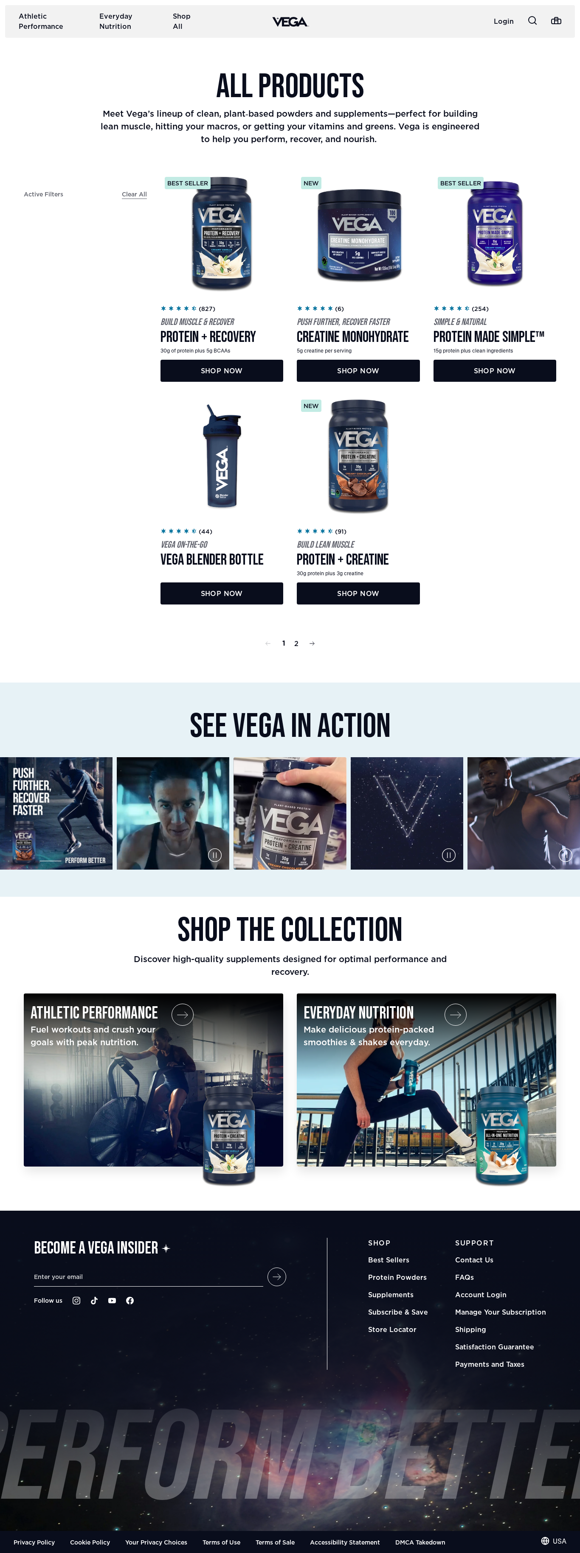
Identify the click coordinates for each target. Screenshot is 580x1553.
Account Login (481, 1294)
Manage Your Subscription (500, 1312)
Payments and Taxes (489, 1364)
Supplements (391, 1294)
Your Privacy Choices (156, 1542)
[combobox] (553, 1541)
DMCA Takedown (420, 1542)
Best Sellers (388, 1260)
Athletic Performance (41, 21)
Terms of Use (221, 1542)
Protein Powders (397, 1277)
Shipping (470, 1329)
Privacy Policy (34, 1542)
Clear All (134, 194)
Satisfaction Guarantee (494, 1347)
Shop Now (222, 371)
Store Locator (392, 1329)
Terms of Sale (275, 1542)
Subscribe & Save (398, 1312)
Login (504, 21)
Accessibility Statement (345, 1542)
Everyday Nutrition (115, 21)
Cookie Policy (90, 1542)
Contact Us (474, 1260)
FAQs (464, 1277)
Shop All (182, 21)
